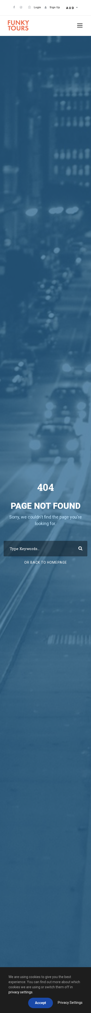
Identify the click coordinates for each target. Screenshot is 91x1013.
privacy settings (20, 992)
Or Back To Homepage (45, 562)
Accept (40, 1003)
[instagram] (21, 7)
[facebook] (14, 7)
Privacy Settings (70, 1003)
